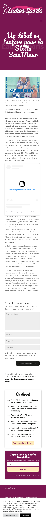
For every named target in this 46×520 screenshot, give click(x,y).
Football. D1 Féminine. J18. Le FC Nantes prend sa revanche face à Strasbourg (24, 409)
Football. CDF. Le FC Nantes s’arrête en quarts (22, 416)
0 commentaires (29, 112)
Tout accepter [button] (25, 515)
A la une (35, 110)
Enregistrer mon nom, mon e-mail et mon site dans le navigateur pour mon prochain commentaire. (21, 355)
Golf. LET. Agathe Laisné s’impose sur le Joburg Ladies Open (24, 401)
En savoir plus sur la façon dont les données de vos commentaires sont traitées (21, 379)
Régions (18, 112)
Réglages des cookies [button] (10, 515)
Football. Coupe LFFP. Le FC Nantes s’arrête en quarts (22, 435)
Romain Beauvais (13, 110)
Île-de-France (9, 112)
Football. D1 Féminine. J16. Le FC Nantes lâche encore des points (24, 423)
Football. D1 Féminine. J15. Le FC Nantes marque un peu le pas (24, 429)
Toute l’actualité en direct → (23, 443)
